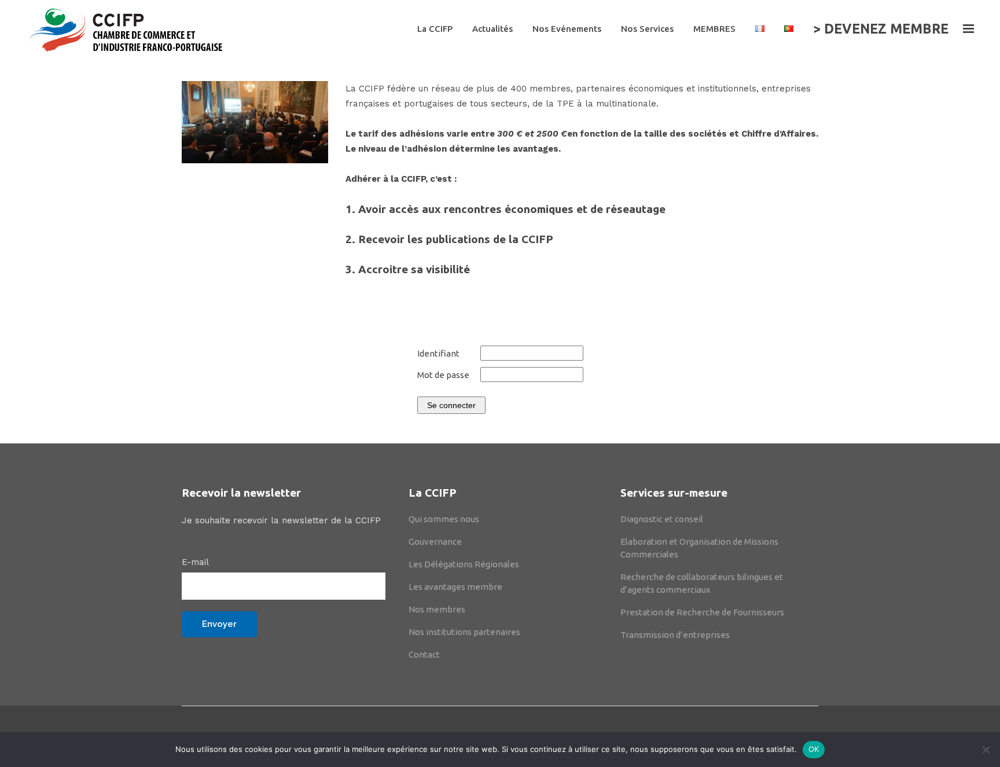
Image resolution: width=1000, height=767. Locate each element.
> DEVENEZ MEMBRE (880, 28)
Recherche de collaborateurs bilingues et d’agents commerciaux (701, 583)
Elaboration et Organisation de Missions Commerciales (699, 548)
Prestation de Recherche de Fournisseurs (702, 612)
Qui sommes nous (444, 519)
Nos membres (437, 609)
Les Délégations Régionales (464, 564)
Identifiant (438, 353)
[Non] (985, 749)
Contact (424, 654)
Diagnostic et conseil (661, 519)
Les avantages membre (455, 587)
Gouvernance (435, 541)
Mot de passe (443, 375)
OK (813, 749)
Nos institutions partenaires (464, 632)
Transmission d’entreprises (675, 635)
